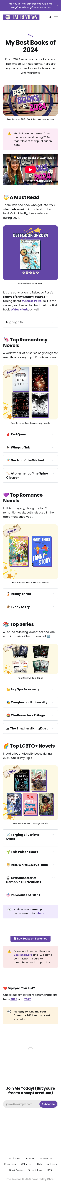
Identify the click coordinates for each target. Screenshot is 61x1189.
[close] (57, 5)
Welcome (15, 1158)
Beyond (30, 1158)
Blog (30, 35)
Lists (39, 1164)
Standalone (35, 1170)
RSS (49, 1170)
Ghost (51, 1179)
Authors (52, 1164)
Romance (10, 1164)
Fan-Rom (46, 1158)
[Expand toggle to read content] (53, 322)
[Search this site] (50, 17)
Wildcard (26, 1164)
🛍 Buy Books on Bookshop (30, 938)
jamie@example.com (30, 1104)
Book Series (16, 1170)
